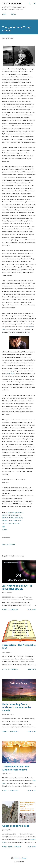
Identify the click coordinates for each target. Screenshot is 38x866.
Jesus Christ (15, 515)
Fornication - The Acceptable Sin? (19, 646)
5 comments (13, 669)
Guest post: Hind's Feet (15, 825)
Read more (32, 610)
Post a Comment (8, 544)
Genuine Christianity (15, 512)
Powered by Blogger (20, 858)
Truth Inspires (11, 3)
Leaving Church (8, 518)
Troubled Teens (8, 523)
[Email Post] (3, 527)
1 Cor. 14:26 (10, 373)
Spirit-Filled (17, 520)
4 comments (13, 610)
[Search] (30, 3)
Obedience (19, 518)
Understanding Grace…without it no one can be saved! (16, 707)
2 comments (13, 791)
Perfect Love (7, 520)
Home (4, 14)
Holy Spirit (6, 515)
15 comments (13, 731)
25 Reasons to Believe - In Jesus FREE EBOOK (17, 587)
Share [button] (4, 530)
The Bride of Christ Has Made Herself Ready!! (15, 768)
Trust (17, 523)
